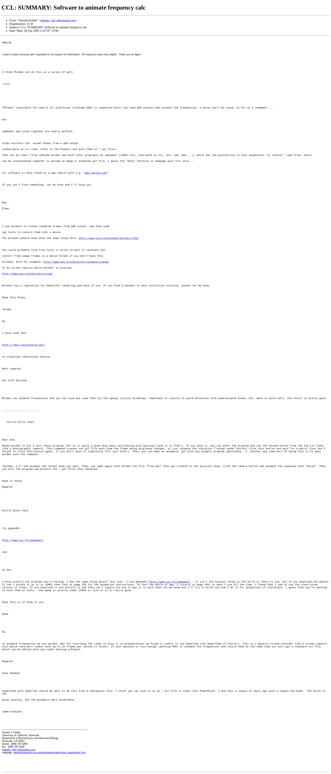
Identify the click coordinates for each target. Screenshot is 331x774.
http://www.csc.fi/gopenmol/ (22, 540)
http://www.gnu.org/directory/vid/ (27, 273)
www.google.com (95, 173)
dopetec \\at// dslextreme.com (57, 20)
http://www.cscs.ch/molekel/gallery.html (108, 238)
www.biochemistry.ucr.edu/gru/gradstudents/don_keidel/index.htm (49, 752)
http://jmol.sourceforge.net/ (23, 345)
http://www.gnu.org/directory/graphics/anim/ (76, 262)
